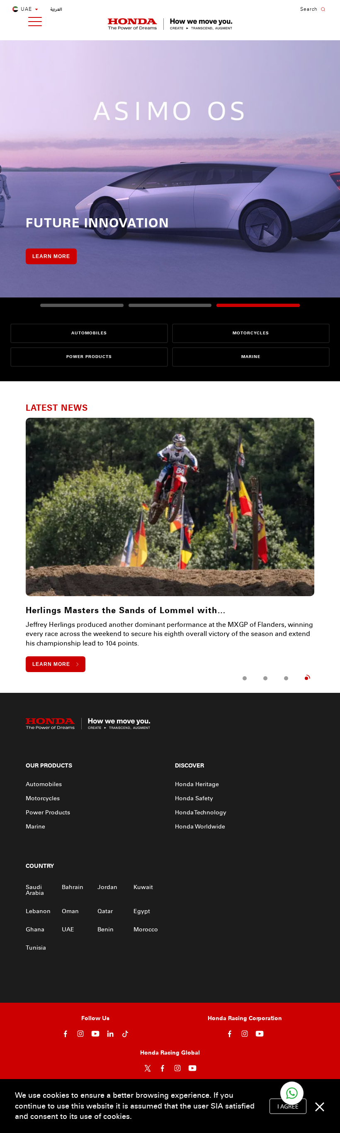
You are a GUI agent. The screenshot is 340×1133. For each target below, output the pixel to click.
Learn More (51, 664)
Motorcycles (43, 798)
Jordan (107, 887)
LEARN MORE (51, 256)
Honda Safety (194, 798)
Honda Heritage (197, 784)
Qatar (105, 911)
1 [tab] (245, 678)
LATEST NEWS (57, 408)
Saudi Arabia (35, 890)
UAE (68, 929)
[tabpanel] (170, 545)
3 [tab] (286, 678)
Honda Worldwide (200, 826)
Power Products (48, 812)
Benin (105, 929)
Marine (35, 826)
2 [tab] (265, 678)
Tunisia (36, 947)
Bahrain (72, 887)
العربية (56, 9)
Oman (70, 911)
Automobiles (44, 784)
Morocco (146, 929)
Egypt (142, 911)
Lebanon (38, 911)
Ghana (35, 929)
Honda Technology (200, 812)
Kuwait (143, 887)
